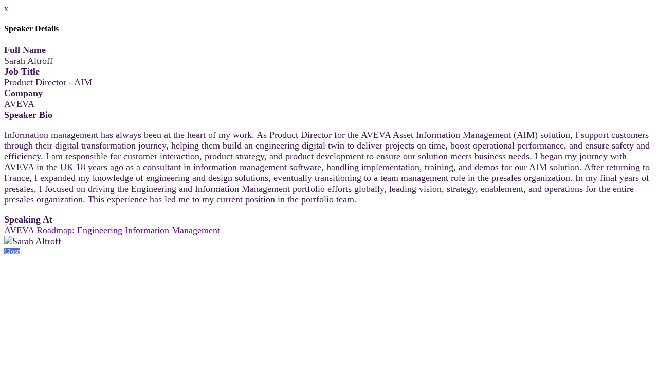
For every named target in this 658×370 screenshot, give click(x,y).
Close (12, 251)
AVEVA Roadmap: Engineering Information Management (112, 230)
